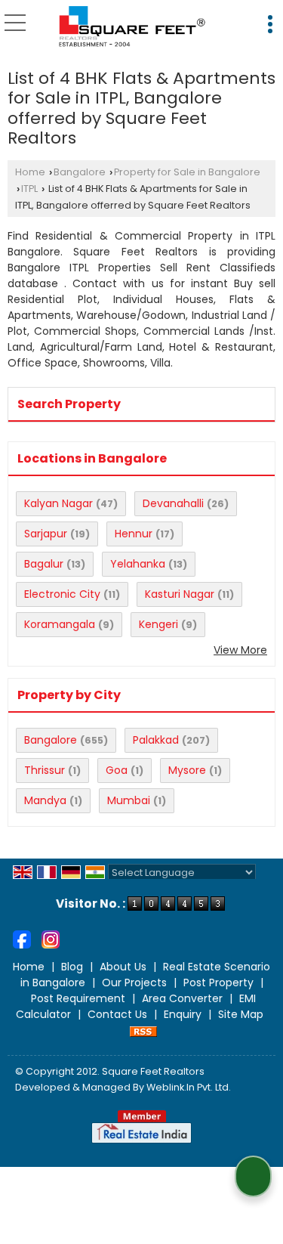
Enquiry (182, 1014)
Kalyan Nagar (58, 503)
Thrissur (44, 770)
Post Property (218, 982)
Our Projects (134, 982)
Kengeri (158, 624)
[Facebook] (22, 938)
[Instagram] (51, 938)
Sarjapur (45, 533)
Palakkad (156, 739)
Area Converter (182, 998)
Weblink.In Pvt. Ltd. (188, 1087)
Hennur (133, 533)
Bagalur (43, 563)
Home (30, 172)
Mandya (45, 800)
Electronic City (62, 594)
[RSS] (143, 1030)
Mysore (187, 770)
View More (240, 650)
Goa (117, 770)
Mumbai (128, 800)
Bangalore (80, 172)
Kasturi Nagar (179, 594)
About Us (123, 966)
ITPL (29, 188)
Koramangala (59, 624)
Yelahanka (137, 563)
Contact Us (117, 1014)
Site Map (240, 1014)
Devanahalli (173, 503)
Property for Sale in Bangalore (187, 172)
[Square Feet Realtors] (132, 27)
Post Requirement (78, 998)
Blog (72, 966)
